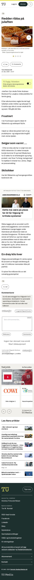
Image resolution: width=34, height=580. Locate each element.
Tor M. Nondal (7, 508)
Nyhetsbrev (6, 530)
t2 (3, 13)
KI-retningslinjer (8, 542)
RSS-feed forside (8, 515)
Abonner (23, 4)
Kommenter (17, 64)
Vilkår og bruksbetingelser (12, 538)
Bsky (3, 526)
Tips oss (27, 489)
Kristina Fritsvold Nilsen (11, 501)
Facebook (5, 519)
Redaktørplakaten (25, 549)
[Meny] (30, 4)
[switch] (29, 83)
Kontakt (5, 562)
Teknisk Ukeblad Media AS (18, 569)
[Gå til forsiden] (4, 4)
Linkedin (5, 522)
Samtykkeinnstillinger (10, 534)
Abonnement (7, 556)
